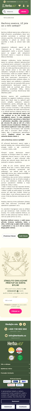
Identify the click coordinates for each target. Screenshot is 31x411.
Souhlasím (22, 407)
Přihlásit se (15, 328)
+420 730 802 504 (17, 346)
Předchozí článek (15, 247)
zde (24, 397)
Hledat (22, 13)
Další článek (15, 251)
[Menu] (3, 6)
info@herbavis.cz (16, 352)
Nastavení (14, 401)
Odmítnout (8, 407)
